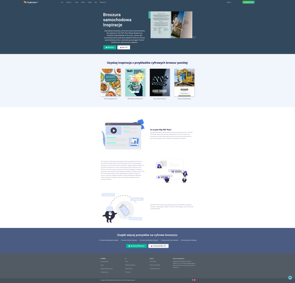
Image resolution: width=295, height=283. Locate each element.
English (228, 2)
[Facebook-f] (192, 280)
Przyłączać (128, 272)
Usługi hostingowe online (107, 268)
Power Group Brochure (184, 98)
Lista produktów (104, 261)
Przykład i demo (104, 272)
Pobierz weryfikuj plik (155, 265)
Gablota (83, 2)
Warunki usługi (128, 268)
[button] (172, 25)
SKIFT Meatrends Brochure (135, 98)
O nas (126, 261)
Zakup (76, 2)
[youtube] (195, 280)
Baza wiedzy (153, 261)
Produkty (68, 2)
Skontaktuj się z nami (155, 268)
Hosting (90, 2)
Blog (96, 2)
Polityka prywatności (130, 265)
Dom (62, 2)
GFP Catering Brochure (110, 98)
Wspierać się (103, 2)
